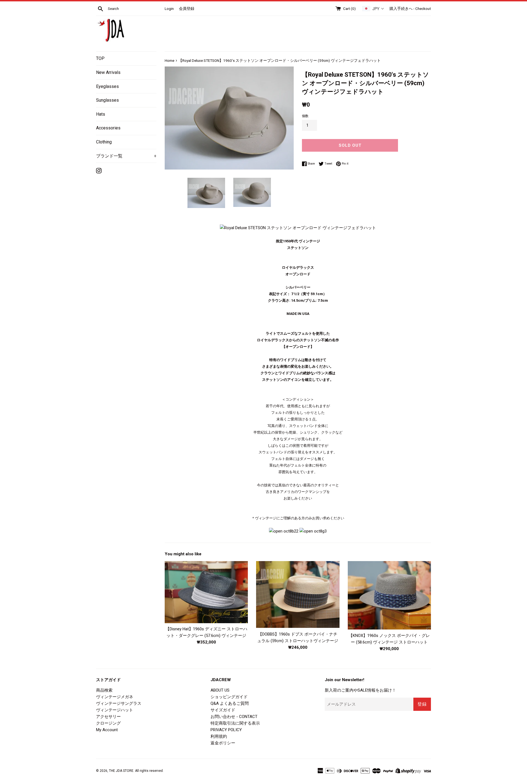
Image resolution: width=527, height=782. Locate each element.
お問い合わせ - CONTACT (234, 716)
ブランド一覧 (126, 156)
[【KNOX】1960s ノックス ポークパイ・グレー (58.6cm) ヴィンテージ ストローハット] (389, 595)
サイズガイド (223, 710)
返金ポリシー (223, 743)
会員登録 (186, 8)
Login (169, 8)
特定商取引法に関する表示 (235, 723)
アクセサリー (108, 716)
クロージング (108, 723)
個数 (305, 116)
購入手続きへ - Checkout (410, 8)
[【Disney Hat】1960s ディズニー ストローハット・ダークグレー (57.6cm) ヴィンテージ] (206, 592)
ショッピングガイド (229, 696)
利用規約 (219, 736)
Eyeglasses (107, 86)
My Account (107, 729)
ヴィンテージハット (114, 710)
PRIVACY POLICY (226, 729)
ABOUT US (220, 690)
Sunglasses (107, 100)
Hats (100, 114)
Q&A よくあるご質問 (230, 703)
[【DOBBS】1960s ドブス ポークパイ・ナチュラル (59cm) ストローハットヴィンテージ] (297, 594)
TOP (100, 58)
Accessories (108, 128)
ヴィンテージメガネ (114, 696)
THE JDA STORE (121, 771)
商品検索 (104, 690)
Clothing (104, 142)
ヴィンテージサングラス (118, 703)
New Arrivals (108, 72)
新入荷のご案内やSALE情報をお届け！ (360, 690)
